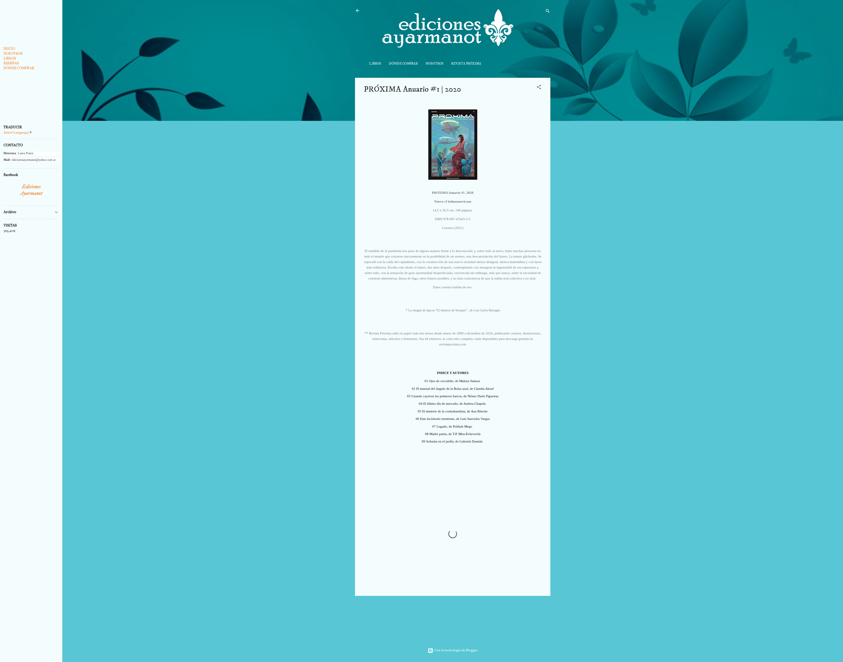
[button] (539, 88)
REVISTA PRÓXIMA (466, 64)
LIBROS (375, 64)
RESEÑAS (11, 63)
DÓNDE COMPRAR (403, 64)
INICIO (9, 49)
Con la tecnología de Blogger (455, 650)
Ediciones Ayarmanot (31, 190)
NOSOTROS (434, 64)
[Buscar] (547, 12)
